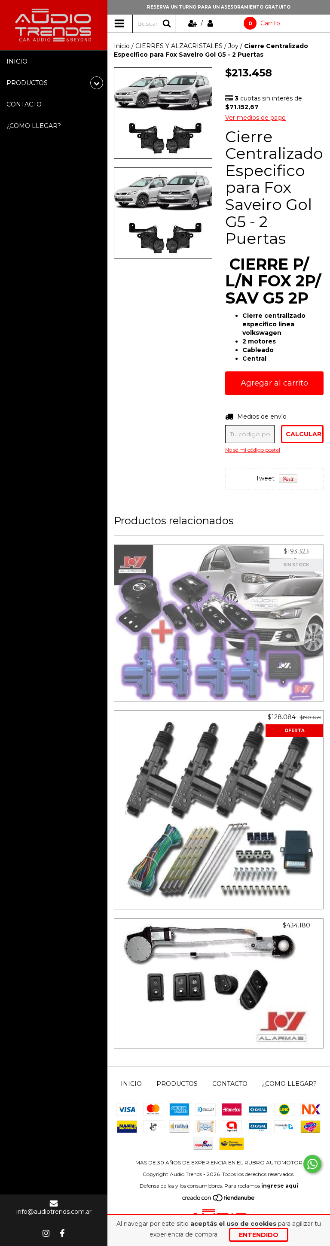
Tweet (265, 478)
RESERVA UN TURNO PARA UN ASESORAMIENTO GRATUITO (218, 7)
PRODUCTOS (177, 1084)
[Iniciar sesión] (210, 23)
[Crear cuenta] (193, 23)
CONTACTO (24, 104)
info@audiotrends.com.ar (54, 1212)
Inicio (122, 46)
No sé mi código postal (252, 450)
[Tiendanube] (219, 1199)
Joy (233, 46)
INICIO (17, 61)
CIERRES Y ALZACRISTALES (179, 46)
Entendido (258, 1235)
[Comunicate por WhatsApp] (312, 1164)
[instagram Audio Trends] (46, 1233)
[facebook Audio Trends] (62, 1233)
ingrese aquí (279, 1185)
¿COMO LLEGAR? (33, 126)
